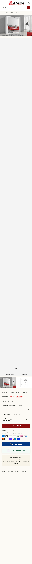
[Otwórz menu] (2, 3)
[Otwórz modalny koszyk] (29, 3)
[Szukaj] (28, 7)
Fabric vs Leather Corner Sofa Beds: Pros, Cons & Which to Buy (13, 561)
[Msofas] (16, 3)
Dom (3, 12)
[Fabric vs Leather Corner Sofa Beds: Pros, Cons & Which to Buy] (14, 549)
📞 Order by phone (16, 444)
